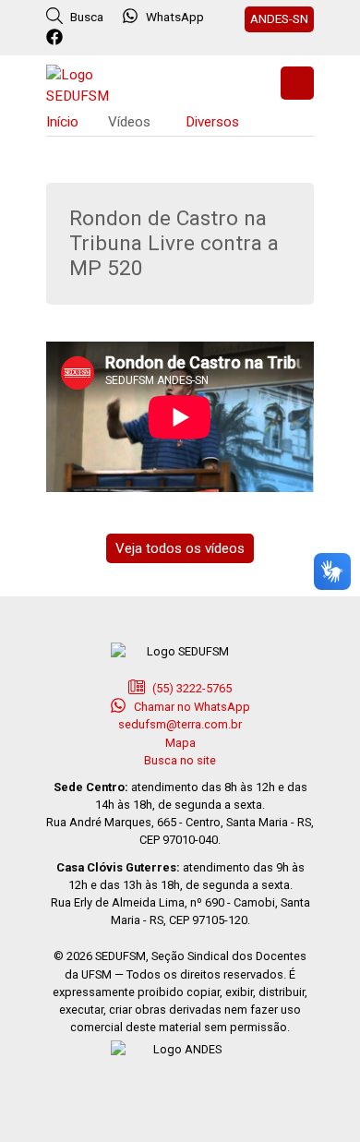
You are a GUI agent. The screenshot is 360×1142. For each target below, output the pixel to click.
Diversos (212, 122)
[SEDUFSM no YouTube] (131, 38)
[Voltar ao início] (92, 83)
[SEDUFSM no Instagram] (106, 38)
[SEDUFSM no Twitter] (81, 38)
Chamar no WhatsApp (190, 707)
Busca (85, 16)
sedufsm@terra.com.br (180, 724)
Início (62, 122)
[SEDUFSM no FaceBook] (56, 38)
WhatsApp (175, 16)
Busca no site (180, 760)
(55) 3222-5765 (191, 688)
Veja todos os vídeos (180, 548)
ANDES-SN (279, 18)
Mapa (180, 743)
